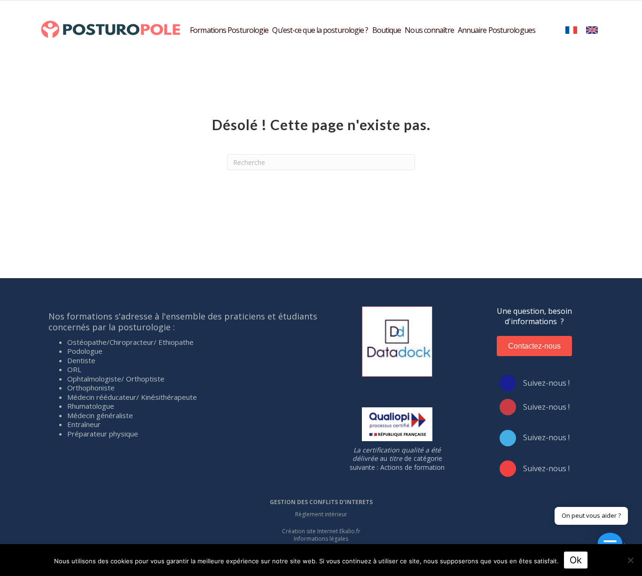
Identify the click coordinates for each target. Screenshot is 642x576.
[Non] (630, 560)
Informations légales (321, 539)
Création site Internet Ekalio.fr (321, 531)
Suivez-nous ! (546, 383)
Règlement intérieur (321, 514)
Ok (576, 560)
